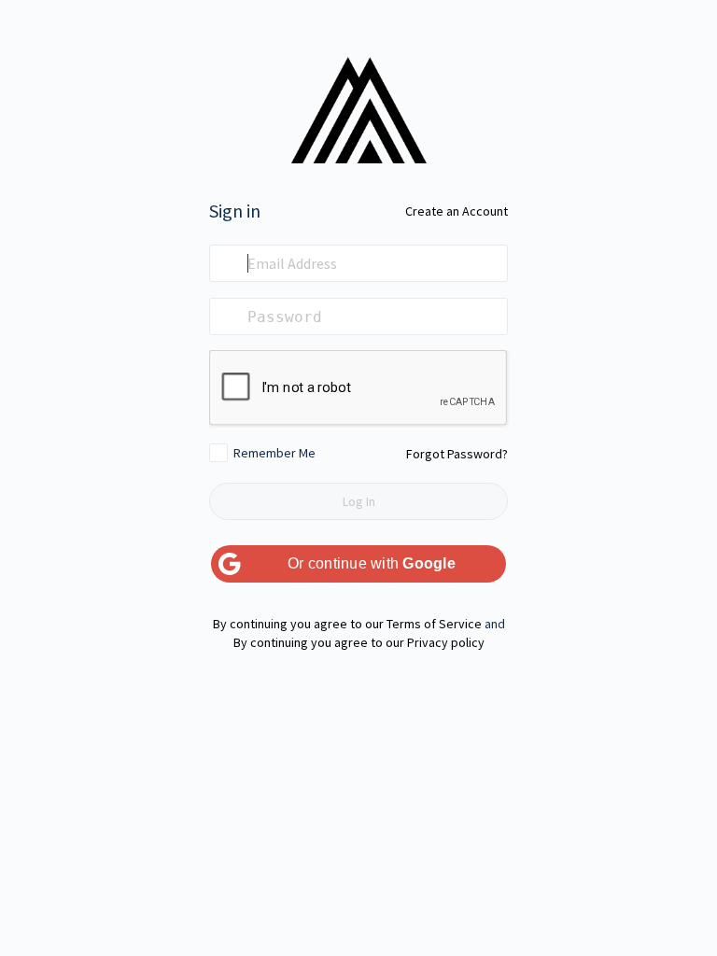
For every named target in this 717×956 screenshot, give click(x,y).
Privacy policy (446, 642)
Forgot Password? (457, 453)
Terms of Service (434, 623)
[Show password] (489, 316)
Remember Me (274, 452)
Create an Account (456, 211)
